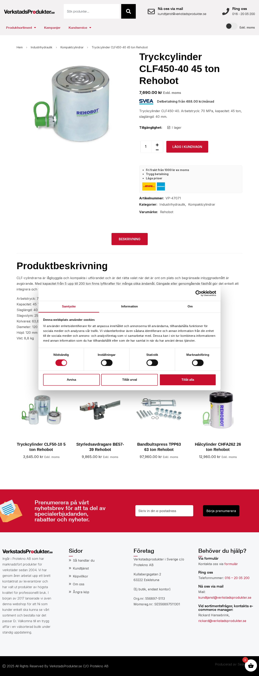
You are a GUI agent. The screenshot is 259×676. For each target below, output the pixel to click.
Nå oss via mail (170, 8)
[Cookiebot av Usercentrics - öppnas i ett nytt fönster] (198, 293)
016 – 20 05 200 (237, 578)
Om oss (78, 584)
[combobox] (92, 11)
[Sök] (128, 11)
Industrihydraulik (41, 47)
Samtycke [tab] (69, 306)
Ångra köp (81, 592)
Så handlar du (83, 560)
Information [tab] (129, 306)
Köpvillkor (80, 576)
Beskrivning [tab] (129, 239)
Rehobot (166, 212)
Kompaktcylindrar (72, 47)
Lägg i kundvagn (187, 147)
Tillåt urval (129, 379)
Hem (20, 47)
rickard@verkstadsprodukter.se (222, 621)
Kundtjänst (81, 568)
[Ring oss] (225, 11)
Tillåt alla (188, 379)
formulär (231, 564)
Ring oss (239, 8)
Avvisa (71, 379)
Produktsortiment (19, 27)
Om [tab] (190, 306)
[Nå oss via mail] (151, 11)
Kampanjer (52, 27)
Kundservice (78, 27)
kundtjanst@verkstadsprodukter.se (224, 597)
